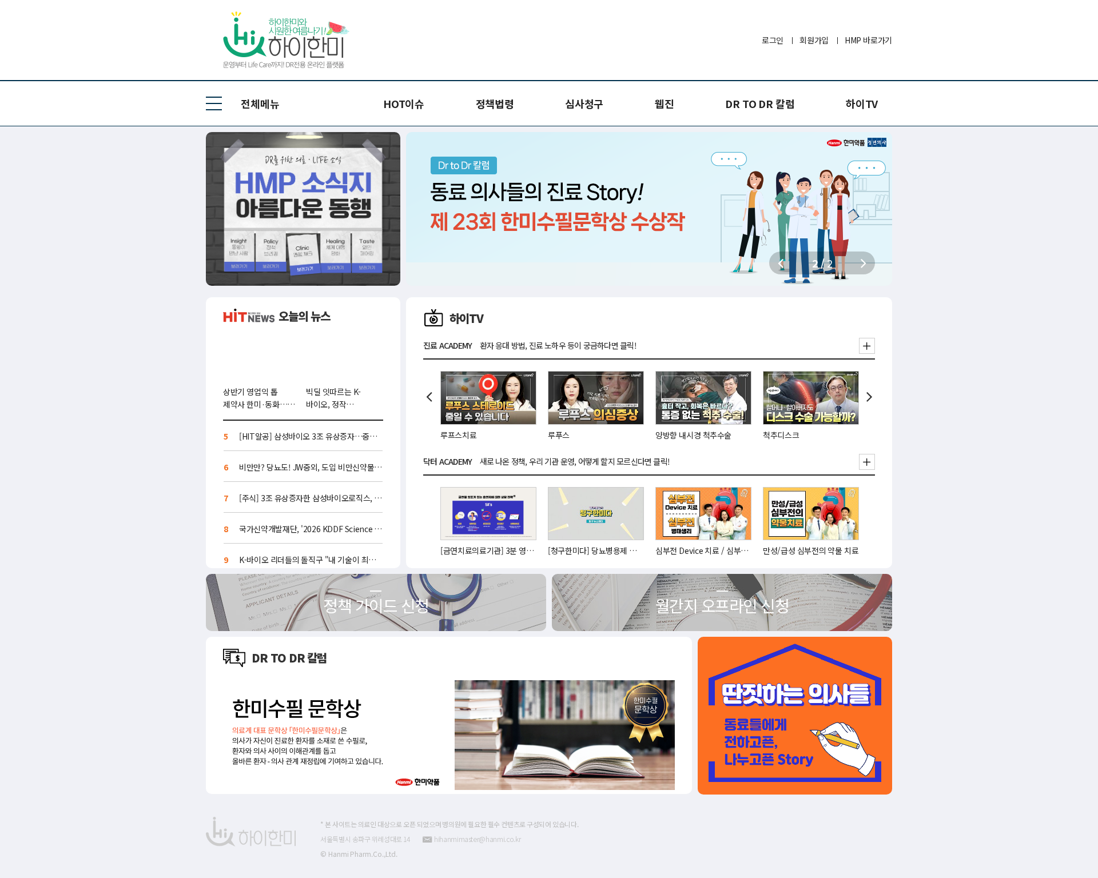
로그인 (772, 40)
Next (869, 396)
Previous (429, 396)
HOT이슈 (403, 103)
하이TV (862, 103)
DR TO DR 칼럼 (759, 103)
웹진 (664, 103)
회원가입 (814, 40)
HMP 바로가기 (868, 40)
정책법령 (495, 103)
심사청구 (584, 103)
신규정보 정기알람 (303, 209)
